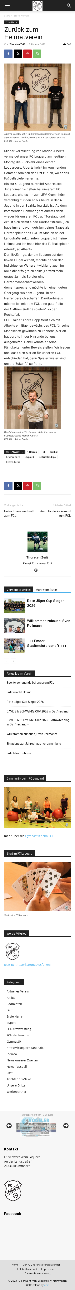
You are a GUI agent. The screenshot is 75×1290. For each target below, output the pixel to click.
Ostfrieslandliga (47, 456)
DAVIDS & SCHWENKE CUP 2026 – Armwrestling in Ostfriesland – (38, 722)
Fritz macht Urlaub (19, 692)
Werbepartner (16, 1092)
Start (7, 15)
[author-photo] (38, 551)
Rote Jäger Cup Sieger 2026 (25, 702)
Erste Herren (21, 15)
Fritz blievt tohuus (19, 753)
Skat (9, 1073)
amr (46, 1285)
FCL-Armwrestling (19, 1029)
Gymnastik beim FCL (39, 836)
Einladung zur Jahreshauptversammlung (34, 743)
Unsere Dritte (16, 1085)
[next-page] (13, 661)
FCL (43, 451)
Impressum (47, 1269)
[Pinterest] (27, 54)
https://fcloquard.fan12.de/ (26, 1048)
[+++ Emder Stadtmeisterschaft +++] (14, 646)
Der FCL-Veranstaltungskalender (41, 1264)
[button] (7, 5)
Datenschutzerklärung (37, 1273)
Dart (10, 1010)
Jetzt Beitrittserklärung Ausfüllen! (27, 965)
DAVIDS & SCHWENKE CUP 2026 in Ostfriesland (38, 711)
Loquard (29, 456)
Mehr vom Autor (46, 590)
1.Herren (32, 451)
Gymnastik (14, 1041)
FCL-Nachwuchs (18, 1035)
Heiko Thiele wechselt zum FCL (19, 513)
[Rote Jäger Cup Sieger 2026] (14, 605)
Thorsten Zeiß (17, 44)
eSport (11, 1023)
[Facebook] (8, 54)
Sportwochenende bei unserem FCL (30, 682)
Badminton (14, 1004)
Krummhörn (13, 456)
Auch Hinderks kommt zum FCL (55, 513)
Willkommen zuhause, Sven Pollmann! (32, 734)
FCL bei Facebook (27, 1269)
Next (65, 1126)
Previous (9, 1126)
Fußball (54, 451)
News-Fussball (17, 1067)
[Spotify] (37, 570)
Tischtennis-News (19, 1079)
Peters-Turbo (13, 461)
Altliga (11, 998)
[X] (18, 54)
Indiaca (12, 1054)
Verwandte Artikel (19, 590)
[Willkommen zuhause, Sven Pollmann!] (14, 625)
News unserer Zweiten (22, 1060)
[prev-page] (6, 661)
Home (15, 1264)
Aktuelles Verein (18, 991)
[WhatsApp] (37, 54)
